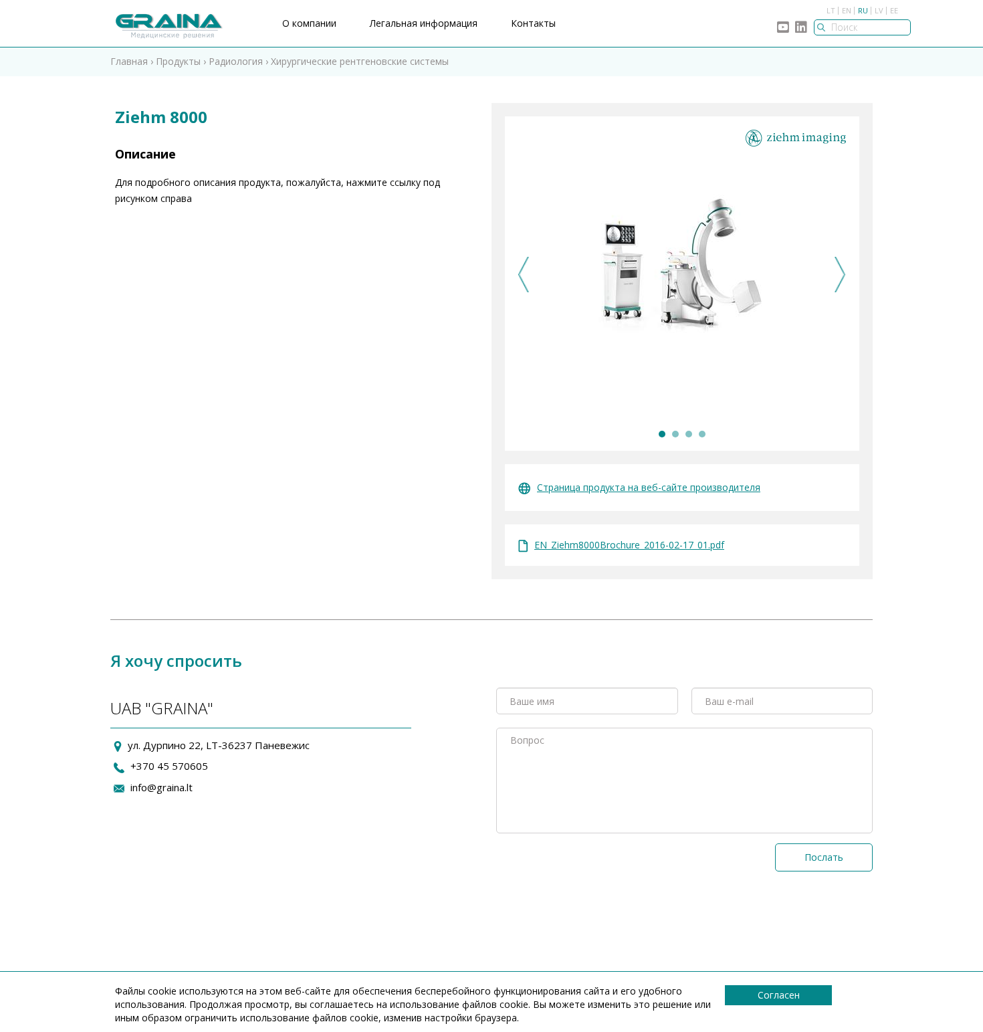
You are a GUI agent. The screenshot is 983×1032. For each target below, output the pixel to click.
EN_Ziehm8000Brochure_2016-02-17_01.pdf (629, 544)
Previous (524, 274)
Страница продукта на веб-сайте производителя (648, 487)
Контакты (533, 23)
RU (863, 10)
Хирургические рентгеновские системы (360, 61)
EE (894, 10)
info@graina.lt (161, 787)
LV (879, 10)
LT (831, 10)
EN (846, 10)
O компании (309, 23)
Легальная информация (423, 23)
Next (840, 274)
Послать (823, 857)
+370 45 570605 (169, 765)
